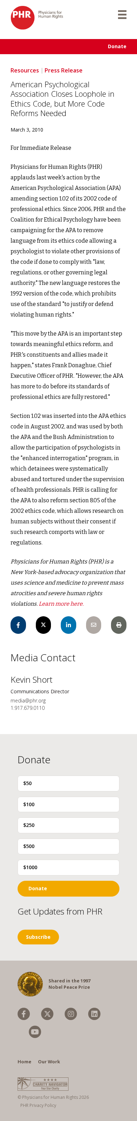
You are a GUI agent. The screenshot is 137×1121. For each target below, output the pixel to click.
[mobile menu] (122, 14)
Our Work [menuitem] (49, 1061)
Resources (25, 70)
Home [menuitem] (24, 1061)
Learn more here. (61, 603)
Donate (117, 46)
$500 (28, 846)
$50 (27, 783)
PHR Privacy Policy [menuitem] (38, 1105)
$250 (28, 825)
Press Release (64, 70)
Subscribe (38, 937)
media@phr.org (28, 700)
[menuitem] (24, 1014)
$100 (28, 804)
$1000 (30, 867)
